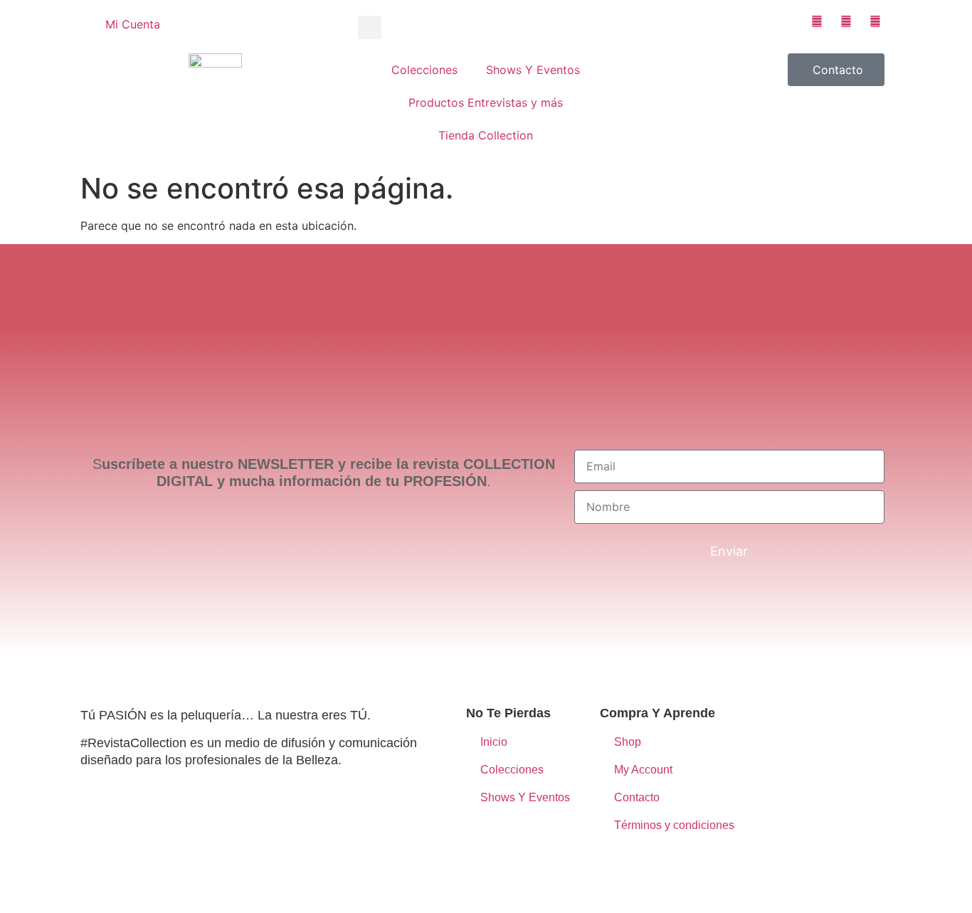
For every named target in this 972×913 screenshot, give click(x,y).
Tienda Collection (485, 135)
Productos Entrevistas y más (485, 102)
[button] (369, 27)
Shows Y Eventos (533, 70)
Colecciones (424, 70)
